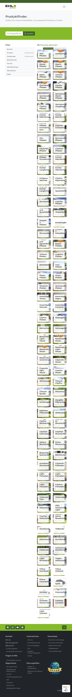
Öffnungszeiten (13, 648)
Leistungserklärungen (55, 651)
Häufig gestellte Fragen (13, 688)
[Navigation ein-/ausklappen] (64, 6)
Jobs (28, 648)
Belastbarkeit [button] (12, 60)
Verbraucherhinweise (54, 645)
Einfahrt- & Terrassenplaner (32, 667)
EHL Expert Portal (11, 666)
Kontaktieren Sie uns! (14, 660)
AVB (7, 679)
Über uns (30, 640)
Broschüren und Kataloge (56, 640)
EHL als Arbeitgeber (33, 645)
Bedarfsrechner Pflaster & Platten (35, 672)
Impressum (9, 682)
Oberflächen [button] (11, 70)
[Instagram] (12, 627)
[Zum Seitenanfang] (64, 627)
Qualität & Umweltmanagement (33, 652)
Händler (29, 656)
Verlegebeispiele (53, 648)
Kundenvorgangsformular (14, 677)
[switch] (66, 690)
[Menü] (69, 686)
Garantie (8, 674)
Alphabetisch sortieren (60, 48)
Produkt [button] (20, 53)
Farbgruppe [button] (20, 56)
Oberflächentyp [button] (12, 67)
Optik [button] (9, 74)
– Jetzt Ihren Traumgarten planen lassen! (35, 1)
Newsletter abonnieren (15, 651)
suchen (30, 33)
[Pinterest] (22, 627)
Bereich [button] (9, 49)
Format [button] (9, 63)
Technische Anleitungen (55, 642)
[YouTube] (17, 627)
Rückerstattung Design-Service (11, 670)
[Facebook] (7, 627)
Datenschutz (10, 685)
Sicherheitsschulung (33, 642)
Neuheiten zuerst (48, 48)
